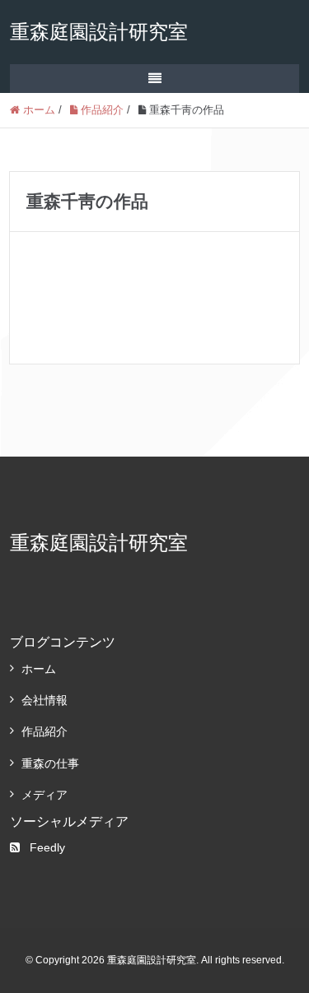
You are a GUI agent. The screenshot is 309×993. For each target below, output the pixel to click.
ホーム (38, 668)
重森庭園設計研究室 (99, 32)
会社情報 (44, 700)
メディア (44, 794)
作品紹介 (44, 731)
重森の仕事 (50, 763)
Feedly (47, 847)
